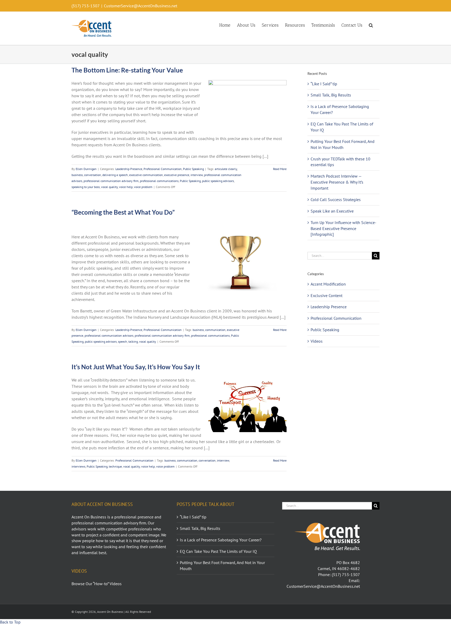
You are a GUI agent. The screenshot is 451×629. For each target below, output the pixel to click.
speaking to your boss (86, 187)
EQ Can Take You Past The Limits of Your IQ (218, 551)
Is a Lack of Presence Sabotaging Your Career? (221, 539)
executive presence (176, 175)
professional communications (159, 181)
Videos (317, 341)
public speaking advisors (218, 181)
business (77, 175)
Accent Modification (328, 284)
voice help (126, 187)
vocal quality (109, 187)
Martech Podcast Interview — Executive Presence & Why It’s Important (337, 182)
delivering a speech (115, 175)
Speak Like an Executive (332, 211)
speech (122, 341)
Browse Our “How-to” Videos (97, 583)
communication (215, 330)
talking (133, 341)
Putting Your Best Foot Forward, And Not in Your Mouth (222, 565)
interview (197, 175)
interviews (78, 466)
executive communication (146, 175)
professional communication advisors (109, 335)
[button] (371, 25)
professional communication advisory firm (111, 181)
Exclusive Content (326, 295)
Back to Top (10, 622)
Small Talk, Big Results (331, 95)
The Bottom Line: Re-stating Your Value (127, 70)
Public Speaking (193, 169)
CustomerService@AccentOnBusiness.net (140, 5)
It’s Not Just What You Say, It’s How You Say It (136, 367)
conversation (92, 175)
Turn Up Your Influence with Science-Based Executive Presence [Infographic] (343, 228)
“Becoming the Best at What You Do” (123, 212)
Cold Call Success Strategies (336, 199)
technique (115, 466)
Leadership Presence (128, 169)
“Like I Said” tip (324, 83)
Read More (280, 169)
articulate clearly (226, 169)
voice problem (143, 187)
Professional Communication (163, 169)
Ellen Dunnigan (86, 169)
